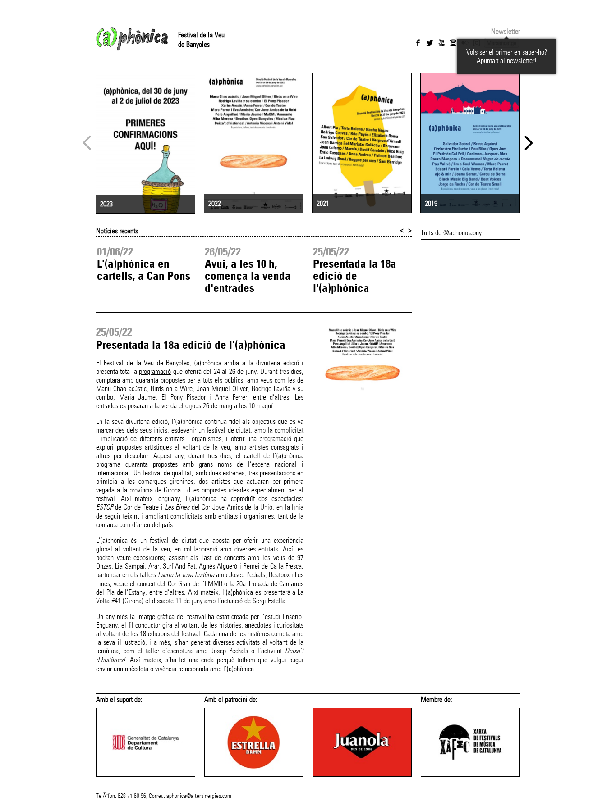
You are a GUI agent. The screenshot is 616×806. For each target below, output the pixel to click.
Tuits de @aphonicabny (451, 232)
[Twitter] (429, 42)
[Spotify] (453, 42)
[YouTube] (441, 42)
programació (155, 371)
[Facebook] (418, 42)
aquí (267, 405)
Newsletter (505, 31)
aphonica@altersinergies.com (198, 796)
